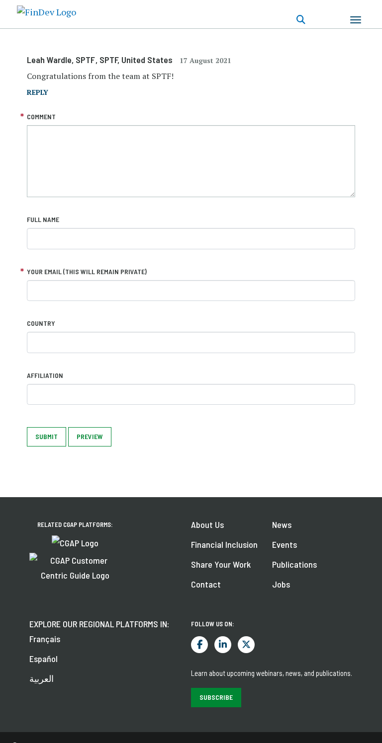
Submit (46, 436)
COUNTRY (41, 323)
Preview (90, 436)
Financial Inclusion (224, 544)
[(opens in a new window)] (75, 541)
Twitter (246, 644)
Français (44, 638)
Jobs (281, 584)
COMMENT (41, 116)
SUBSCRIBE (216, 697)
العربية (41, 678)
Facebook (199, 644)
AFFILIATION (45, 375)
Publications (294, 564)
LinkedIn (222, 644)
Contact (206, 584)
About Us (207, 524)
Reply (37, 92)
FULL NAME (43, 219)
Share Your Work (221, 564)
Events (284, 544)
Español (43, 658)
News (281, 524)
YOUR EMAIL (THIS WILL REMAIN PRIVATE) (87, 271)
